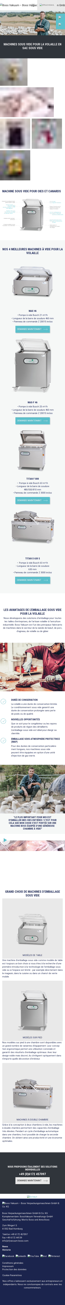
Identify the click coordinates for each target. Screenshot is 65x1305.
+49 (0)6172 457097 (47, 36)
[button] (47, 5)
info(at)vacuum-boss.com (15, 1241)
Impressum (8, 1266)
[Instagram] (44, 1256)
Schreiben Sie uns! (46, 50)
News (5, 1246)
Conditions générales (12, 1263)
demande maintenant (29, 329)
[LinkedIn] (22, 1256)
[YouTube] (34, 1256)
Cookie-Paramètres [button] (12, 1275)
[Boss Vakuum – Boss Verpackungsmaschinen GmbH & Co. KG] (11, 5)
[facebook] (9, 1256)
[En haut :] (32, 1197)
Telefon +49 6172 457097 (15, 1234)
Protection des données (14, 1269)
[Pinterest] (55, 1256)
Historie (6, 1250)
